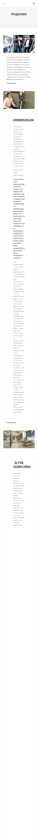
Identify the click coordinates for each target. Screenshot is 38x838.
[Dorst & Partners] (4, 3)
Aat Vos (9, 79)
